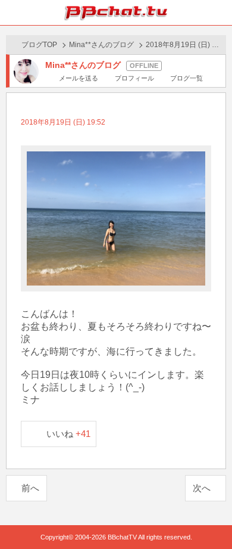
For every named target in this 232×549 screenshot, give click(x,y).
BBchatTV (116, 12)
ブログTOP (39, 45)
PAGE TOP (210, 517)
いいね (68, 434)
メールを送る (78, 78)
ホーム (12, 12)
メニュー (219, 12)
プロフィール (134, 78)
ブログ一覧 (186, 78)
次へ (202, 488)
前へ (30, 488)
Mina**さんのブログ (101, 45)
